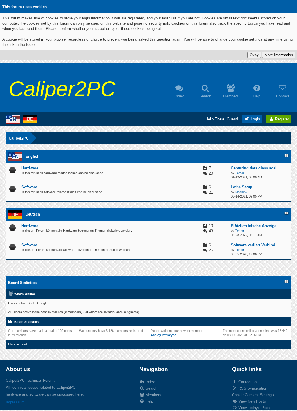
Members (152, 395)
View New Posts (251, 401)
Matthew (241, 192)
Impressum (15, 402)
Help (148, 401)
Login (255, 119)
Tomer (239, 173)
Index (149, 382)
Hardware (29, 168)
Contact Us (247, 382)
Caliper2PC (19, 138)
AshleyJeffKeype (163, 335)
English (32, 156)
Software (29, 187)
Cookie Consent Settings (253, 395)
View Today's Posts (254, 407)
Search (150, 388)
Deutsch (33, 214)
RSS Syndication (252, 388)
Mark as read (17, 344)
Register (281, 119)
